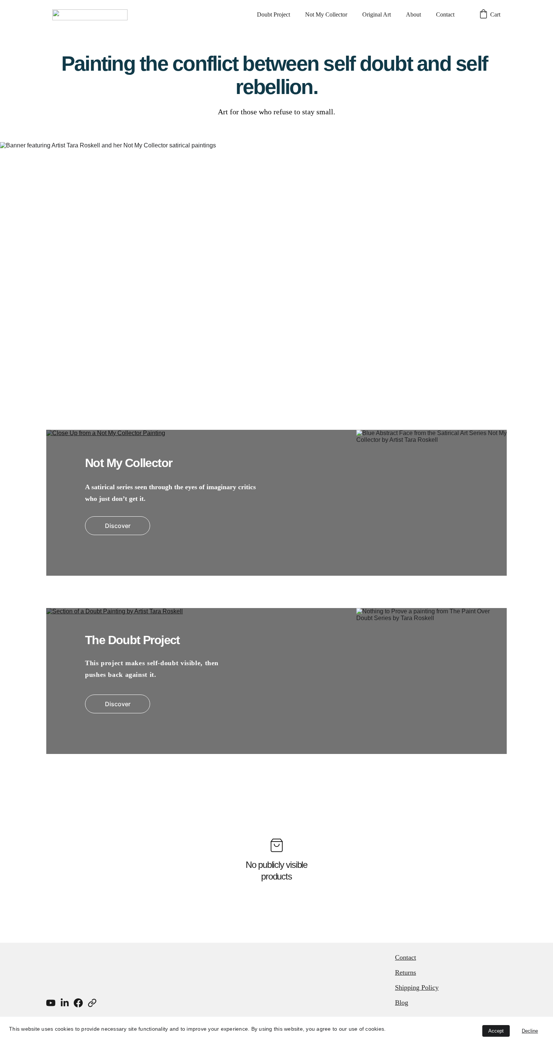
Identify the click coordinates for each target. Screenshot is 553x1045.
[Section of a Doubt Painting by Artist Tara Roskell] (276, 681)
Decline (530, 1031)
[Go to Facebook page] (78, 1002)
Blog (401, 1002)
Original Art (376, 14)
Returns (405, 972)
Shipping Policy (417, 987)
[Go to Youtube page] (50, 1002)
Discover (118, 525)
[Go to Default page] (92, 1002)
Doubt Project (273, 14)
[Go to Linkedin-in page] (64, 1002)
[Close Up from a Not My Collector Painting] (276, 503)
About (413, 14)
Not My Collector (326, 14)
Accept (496, 1031)
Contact (445, 14)
